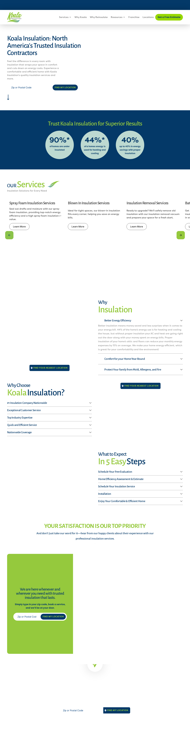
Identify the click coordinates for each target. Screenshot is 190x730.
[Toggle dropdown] (70, 17)
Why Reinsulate (99, 17)
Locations (148, 17)
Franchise (133, 17)
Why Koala (80, 17)
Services (64, 17)
